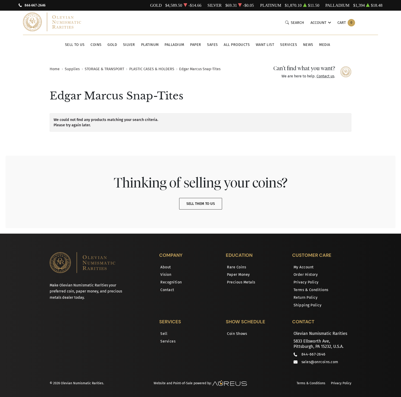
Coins (96, 44)
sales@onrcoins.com (319, 362)
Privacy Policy (306, 282)
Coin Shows (237, 333)
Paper (195, 44)
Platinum (150, 44)
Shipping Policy (308, 305)
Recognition (171, 282)
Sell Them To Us (200, 203)
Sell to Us (75, 44)
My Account (304, 267)
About (165, 267)
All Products (237, 44)
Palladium (174, 44)
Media (324, 44)
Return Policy (306, 297)
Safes (212, 44)
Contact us (325, 76)
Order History (306, 274)
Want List (265, 44)
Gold (112, 44)
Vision (165, 274)
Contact (167, 290)
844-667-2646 (35, 5)
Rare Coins (236, 267)
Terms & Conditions (311, 290)
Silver (129, 44)
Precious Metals (241, 282)
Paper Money (238, 274)
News (308, 44)
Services (288, 44)
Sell (163, 333)
